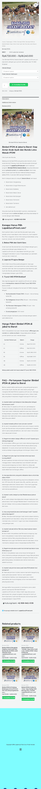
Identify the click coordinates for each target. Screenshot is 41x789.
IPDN (15, 42)
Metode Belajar (6, 68)
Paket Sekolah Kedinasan (9, 74)
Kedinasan (10, 42)
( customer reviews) (16, 52)
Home (3, 42)
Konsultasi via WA (19, 84)
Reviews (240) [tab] (6, 106)
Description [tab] (5, 99)
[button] (36, 5)
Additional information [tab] (9, 102)
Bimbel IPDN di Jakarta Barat (18, 142)
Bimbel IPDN (21, 42)
